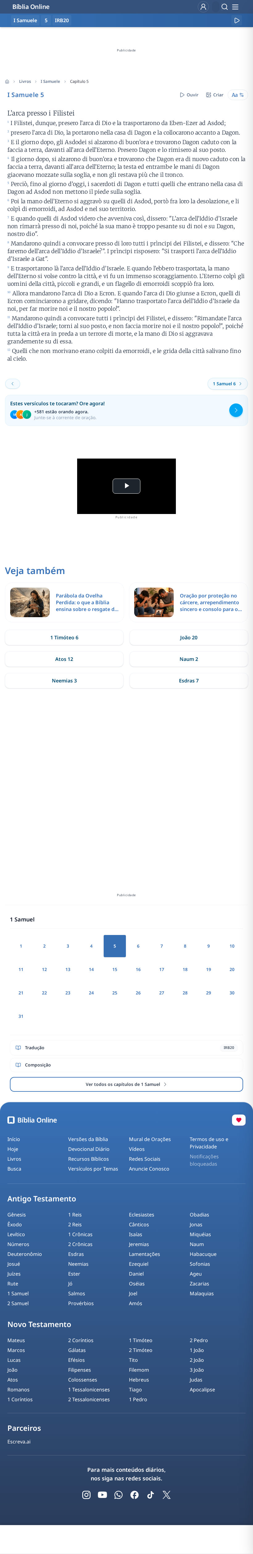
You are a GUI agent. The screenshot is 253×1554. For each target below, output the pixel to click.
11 (21, 969)
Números (18, 1244)
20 (232, 969)
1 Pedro (138, 1399)
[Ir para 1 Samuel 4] (12, 384)
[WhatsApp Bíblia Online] (118, 1495)
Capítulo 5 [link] (79, 81)
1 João (197, 1350)
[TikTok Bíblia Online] (151, 1495)
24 (91, 993)
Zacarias (199, 1283)
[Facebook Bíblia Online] (134, 1495)
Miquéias (200, 1234)
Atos (12, 1379)
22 (44, 993)
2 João (197, 1360)
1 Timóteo (140, 1340)
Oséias (137, 1283)
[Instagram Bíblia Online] (86, 1495)
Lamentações (144, 1254)
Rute (12, 1283)
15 (114, 969)
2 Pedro (199, 1340)
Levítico (16, 1234)
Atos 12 (64, 659)
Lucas (14, 1360)
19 (208, 969)
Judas (196, 1379)
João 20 (188, 637)
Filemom (139, 1369)
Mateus (16, 1340)
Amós (135, 1303)
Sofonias (200, 1264)
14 (91, 969)
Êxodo (14, 1224)
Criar (218, 95)
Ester (74, 1273)
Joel (133, 1293)
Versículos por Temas (93, 1168)
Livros (25, 81)
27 (161, 993)
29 (208, 993)
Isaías (135, 1234)
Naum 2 (189, 659)
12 (44, 969)
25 (114, 993)
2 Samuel (18, 1303)
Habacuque (203, 1254)
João (12, 1369)
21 (21, 993)
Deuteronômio (24, 1254)
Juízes (14, 1273)
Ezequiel (138, 1264)
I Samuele (50, 81)
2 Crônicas (80, 1244)
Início (13, 1139)
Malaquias (202, 1293)
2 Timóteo (140, 1350)
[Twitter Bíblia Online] (167, 1495)
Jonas (196, 1224)
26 (138, 993)
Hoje (12, 1149)
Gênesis (16, 1214)
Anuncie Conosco (149, 1168)
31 (21, 1016)
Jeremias (139, 1244)
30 (232, 993)
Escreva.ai (19, 1441)
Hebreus (139, 1379)
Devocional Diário (89, 1149)
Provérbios (81, 1303)
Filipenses (79, 1369)
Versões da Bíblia (88, 1139)
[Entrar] (203, 6)
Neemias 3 (64, 680)
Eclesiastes (141, 1214)
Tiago (135, 1389)
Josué (13, 1264)
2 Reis (75, 1224)
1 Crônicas (80, 1234)
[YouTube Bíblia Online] (102, 1495)
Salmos (76, 1293)
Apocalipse (202, 1389)
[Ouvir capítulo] (236, 20)
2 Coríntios (80, 1340)
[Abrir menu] (235, 6)
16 (138, 969)
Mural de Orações (150, 1139)
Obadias (199, 1214)
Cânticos (139, 1224)
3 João (197, 1369)
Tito (133, 1360)
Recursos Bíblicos (88, 1158)
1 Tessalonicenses (89, 1389)
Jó (70, 1283)
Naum (197, 1244)
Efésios (76, 1360)
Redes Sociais (144, 1158)
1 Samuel (18, 1293)
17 (161, 969)
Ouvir (192, 95)
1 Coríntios (20, 1399)
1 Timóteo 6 (64, 637)
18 (185, 969)
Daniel (136, 1273)
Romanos (18, 1389)
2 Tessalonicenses (89, 1399)
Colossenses (82, 1379)
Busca (14, 1168)
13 (67, 969)
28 (185, 993)
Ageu (196, 1273)
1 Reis (75, 1214)
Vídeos (137, 1149)
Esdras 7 (189, 680)
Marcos (16, 1350)
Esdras (76, 1254)
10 (232, 946)
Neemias (78, 1264)
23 (67, 993)
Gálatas (77, 1350)
